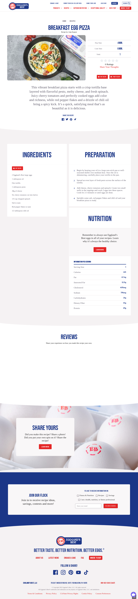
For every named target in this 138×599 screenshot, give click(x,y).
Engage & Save (54, 3)
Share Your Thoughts (109, 67)
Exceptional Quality (98, 8)
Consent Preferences (103, 594)
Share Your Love (91, 3)
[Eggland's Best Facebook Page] (55, 572)
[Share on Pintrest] (71, 119)
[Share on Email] (75, 119)
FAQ (82, 557)
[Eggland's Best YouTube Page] (78, 572)
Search (125, 3)
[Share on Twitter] (67, 119)
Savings (111, 495)
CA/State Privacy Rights (69, 594)
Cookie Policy (87, 594)
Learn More (100, 250)
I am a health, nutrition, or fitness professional (98, 500)
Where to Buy (125, 8)
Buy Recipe (103, 77)
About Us (39, 557)
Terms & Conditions (34, 594)
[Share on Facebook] (63, 119)
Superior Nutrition (80, 8)
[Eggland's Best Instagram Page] (63, 572)
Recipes (67, 8)
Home (64, 21)
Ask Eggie (103, 3)
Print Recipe (116, 77)
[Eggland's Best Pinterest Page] (70, 572)
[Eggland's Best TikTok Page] (86, 572)
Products (56, 8)
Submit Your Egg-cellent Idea (72, 3)
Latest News (53, 557)
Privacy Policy (51, 594)
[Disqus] (69, 371)
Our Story (112, 8)
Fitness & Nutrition (87, 495)
